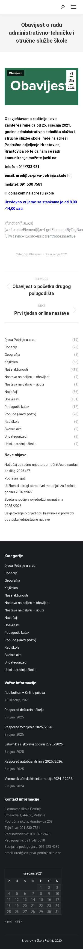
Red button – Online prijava (25, 693)
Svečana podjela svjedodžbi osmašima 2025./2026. (34, 502)
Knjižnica (11, 588)
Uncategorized (16, 662)
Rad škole (12, 647)
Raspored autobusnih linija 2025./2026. (34, 761)
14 (33, 900)
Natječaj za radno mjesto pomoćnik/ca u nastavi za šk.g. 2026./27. (41, 468)
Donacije (11, 573)
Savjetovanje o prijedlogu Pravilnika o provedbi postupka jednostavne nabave (39, 516)
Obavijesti (15, 73)
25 (9, 912)
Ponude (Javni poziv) (20, 640)
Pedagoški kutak (17, 632)
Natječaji (11, 618)
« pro (8, 921)
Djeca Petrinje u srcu (20, 565)
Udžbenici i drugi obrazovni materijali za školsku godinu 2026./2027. (40, 489)
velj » (18, 921)
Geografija (12, 580)
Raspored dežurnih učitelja (24, 710)
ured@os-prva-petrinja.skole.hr (43, 175)
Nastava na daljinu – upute (24, 610)
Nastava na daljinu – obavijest (27, 603)
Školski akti (13, 655)
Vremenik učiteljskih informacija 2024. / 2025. (39, 779)
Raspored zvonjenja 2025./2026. (29, 727)
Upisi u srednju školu (20, 670)
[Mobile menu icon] (73, 7)
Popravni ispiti (15, 478)
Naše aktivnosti (16, 595)
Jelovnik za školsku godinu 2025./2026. (34, 744)
